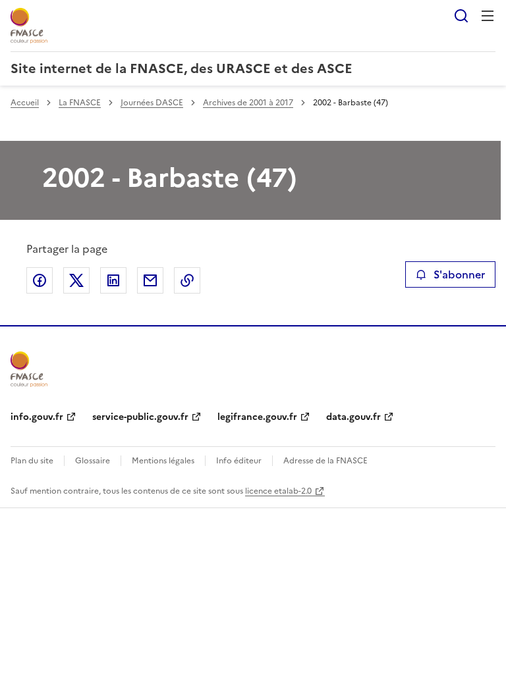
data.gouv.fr (353, 417)
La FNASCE (80, 103)
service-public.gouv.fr (140, 417)
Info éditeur (239, 461)
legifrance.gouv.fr (257, 417)
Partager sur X (76, 280)
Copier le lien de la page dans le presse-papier (187, 280)
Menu (487, 16)
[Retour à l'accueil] (29, 369)
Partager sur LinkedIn (113, 280)
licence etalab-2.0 (278, 491)
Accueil (25, 103)
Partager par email (150, 280)
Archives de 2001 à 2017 (248, 103)
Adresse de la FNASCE (325, 461)
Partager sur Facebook (39, 280)
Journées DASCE (152, 103)
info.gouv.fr (37, 417)
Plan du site (32, 461)
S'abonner (459, 274)
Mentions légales (163, 461)
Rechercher (461, 16)
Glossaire (92, 461)
